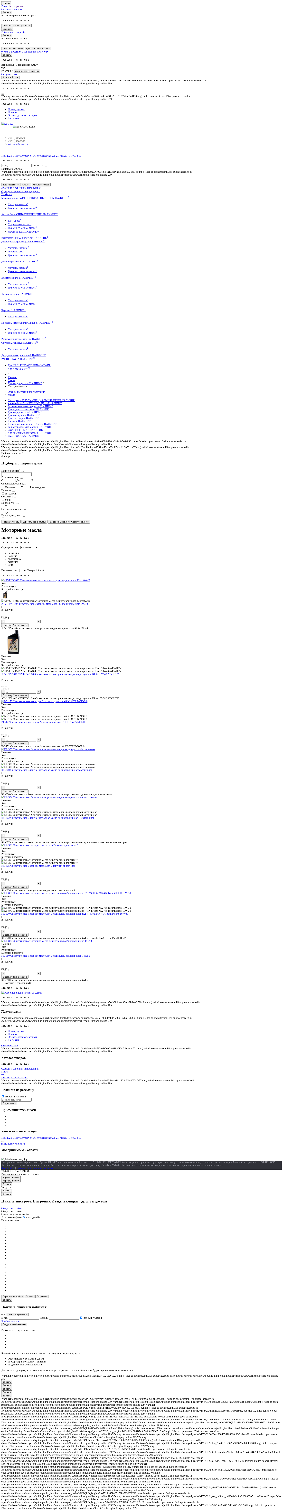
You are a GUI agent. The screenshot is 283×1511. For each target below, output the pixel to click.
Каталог (12, 377)
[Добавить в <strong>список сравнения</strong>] (6, 616)
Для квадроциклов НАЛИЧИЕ (25, 383)
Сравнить (7, 29)
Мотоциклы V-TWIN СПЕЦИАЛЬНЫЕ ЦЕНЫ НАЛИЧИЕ (41, 400)
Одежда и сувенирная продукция (26, 391)
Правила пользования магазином (34, 1168)
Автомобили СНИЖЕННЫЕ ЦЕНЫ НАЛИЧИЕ (35, 403)
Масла (11, 380)
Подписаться (9, 1103)
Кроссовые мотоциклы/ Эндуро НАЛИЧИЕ (32, 424)
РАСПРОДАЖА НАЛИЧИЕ (23, 435)
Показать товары (11, 522)
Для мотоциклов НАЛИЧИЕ (24, 415)
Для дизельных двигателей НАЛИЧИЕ (30, 432)
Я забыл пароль (10, 1321)
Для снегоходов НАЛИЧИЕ (23, 418)
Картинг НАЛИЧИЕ (19, 421)
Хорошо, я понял (11, 1177)
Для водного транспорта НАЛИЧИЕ (28, 409)
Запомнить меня (93, 1317)
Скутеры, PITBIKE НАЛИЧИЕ (25, 430)
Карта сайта (8, 1168)
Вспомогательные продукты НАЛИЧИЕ (30, 406)
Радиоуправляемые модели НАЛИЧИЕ (30, 427)
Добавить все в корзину (38, 48)
